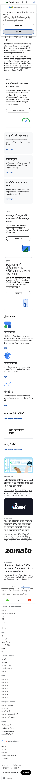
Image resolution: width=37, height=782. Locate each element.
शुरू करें (18, 32)
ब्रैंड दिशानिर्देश (17, 765)
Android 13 (5, 691)
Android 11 (5, 697)
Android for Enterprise (8, 613)
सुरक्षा (3, 616)
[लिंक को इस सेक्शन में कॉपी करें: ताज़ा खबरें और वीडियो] (26, 414)
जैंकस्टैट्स (8, 391)
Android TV (5, 671)
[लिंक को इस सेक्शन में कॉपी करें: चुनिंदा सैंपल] (17, 316)
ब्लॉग (3, 625)
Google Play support (8, 731)
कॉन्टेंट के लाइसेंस (25, 587)
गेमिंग (3, 636)
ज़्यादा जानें (9, 149)
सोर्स (3, 619)
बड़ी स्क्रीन (4, 659)
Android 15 (5, 685)
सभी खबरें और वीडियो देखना (13, 419)
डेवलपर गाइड (5, 708)
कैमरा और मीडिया (6, 645)
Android (4, 610)
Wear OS (4, 662)
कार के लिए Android (7, 668)
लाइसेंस (9, 765)
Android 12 (5, 694)
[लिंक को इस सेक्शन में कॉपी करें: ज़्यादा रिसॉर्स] (18, 445)
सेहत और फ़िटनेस (6, 642)
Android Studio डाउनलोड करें (9, 714)
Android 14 (5, 688)
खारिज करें (18, 26)
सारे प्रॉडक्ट (5, 758)
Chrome (4, 749)
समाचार (3, 622)
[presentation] (18, 316)
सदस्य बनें (26, 773)
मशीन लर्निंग (4, 639)
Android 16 (5, 682)
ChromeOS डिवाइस (7, 665)
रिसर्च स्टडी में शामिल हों (7, 734)
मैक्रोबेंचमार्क (9, 332)
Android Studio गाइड (7, 705)
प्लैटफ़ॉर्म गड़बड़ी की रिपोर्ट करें (9, 725)
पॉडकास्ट (4, 628)
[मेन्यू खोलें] (3, 2)
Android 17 (5, 679)
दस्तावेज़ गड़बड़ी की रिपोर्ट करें (9, 728)
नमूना (5, 348)
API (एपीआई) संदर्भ (6, 711)
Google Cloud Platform (9, 755)
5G (2, 651)
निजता (3, 648)
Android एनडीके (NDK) (8, 717)
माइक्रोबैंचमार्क (10, 363)
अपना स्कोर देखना (18, 110)
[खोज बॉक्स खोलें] (23, 2)
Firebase (4, 752)
